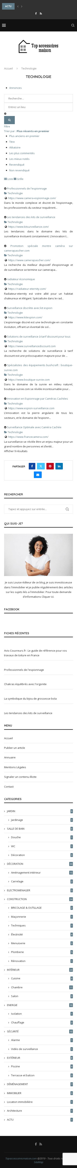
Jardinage (41, 820)
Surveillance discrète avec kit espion (29, 308)
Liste (10, 179)
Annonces (15, 88)
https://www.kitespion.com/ (25, 317)
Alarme (41, 1040)
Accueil (8, 68)
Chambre (41, 987)
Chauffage (41, 1022)
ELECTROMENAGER (39, 890)
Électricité (41, 934)
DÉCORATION (39, 864)
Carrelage (41, 881)
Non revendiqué (19, 170)
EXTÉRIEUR (39, 1058)
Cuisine (41, 978)
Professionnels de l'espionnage (27, 188)
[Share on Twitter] (41, 466)
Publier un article (14, 748)
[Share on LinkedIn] (59, 466)
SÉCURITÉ (39, 1031)
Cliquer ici (48, 596)
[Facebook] (36, 13)
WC (41, 846)
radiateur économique (21, 279)
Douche (41, 837)
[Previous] (18, 6)
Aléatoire (15, 147)
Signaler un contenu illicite (20, 777)
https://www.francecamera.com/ (28, 437)
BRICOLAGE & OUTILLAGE (41, 907)
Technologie (15, 193)
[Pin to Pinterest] (50, 466)
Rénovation (41, 961)
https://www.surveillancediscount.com (32, 346)
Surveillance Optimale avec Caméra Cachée (34, 427)
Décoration (41, 855)
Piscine (41, 1066)
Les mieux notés (19, 159)
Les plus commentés (22, 153)
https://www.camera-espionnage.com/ (32, 198)
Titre (12, 142)
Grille (19, 179)
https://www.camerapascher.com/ (29, 260)
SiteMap (38, 1162)
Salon (41, 996)
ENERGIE (39, 1005)
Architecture (39, 1110)
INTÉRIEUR (39, 970)
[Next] (21, 6)
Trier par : (26, 131)
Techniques (41, 925)
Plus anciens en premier (24, 136)
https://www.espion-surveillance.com (31, 408)
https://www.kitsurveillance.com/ (28, 226)
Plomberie (41, 952)
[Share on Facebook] (32, 466)
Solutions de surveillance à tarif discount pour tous (38, 336)
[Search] (73, 25)
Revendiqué (16, 164)
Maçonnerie (41, 916)
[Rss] (41, 13)
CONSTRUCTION (39, 899)
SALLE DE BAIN (39, 828)
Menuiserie (41, 943)
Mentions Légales (15, 767)
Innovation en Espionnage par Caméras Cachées (37, 398)
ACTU (39, 1119)
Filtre (7, 126)
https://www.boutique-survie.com (29, 379)
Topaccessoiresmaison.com (21, 1158)
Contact (9, 786)
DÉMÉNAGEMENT (39, 1084)
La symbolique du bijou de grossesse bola (30, 698)
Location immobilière (39, 1102)
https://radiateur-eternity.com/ (27, 289)
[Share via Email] (38, 474)
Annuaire (10, 757)
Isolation (41, 1013)
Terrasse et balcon (41, 1075)
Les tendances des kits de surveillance (31, 217)
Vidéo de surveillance (41, 1049)
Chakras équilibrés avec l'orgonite (25, 684)
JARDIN (39, 811)
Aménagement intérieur (41, 872)
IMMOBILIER (39, 1093)
